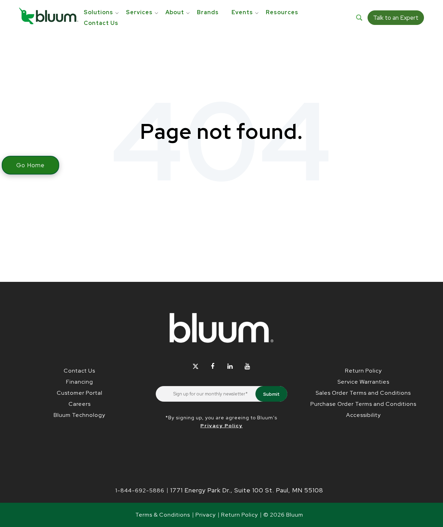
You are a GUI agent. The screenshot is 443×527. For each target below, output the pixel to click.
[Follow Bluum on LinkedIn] (230, 366)
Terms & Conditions (162, 514)
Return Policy (363, 370)
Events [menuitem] (242, 12)
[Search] (359, 18)
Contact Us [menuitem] (101, 23)
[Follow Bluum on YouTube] (247, 366)
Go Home (30, 165)
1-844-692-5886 (139, 490)
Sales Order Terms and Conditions (363, 392)
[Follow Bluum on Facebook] (213, 366)
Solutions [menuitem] (98, 12)
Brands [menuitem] (208, 12)
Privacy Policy (221, 425)
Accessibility (363, 415)
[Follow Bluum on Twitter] (195, 366)
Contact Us (79, 370)
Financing (79, 381)
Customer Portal (79, 392)
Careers (80, 404)
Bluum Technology (79, 415)
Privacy (206, 514)
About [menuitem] (174, 12)
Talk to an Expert (395, 17)
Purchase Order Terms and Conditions (363, 404)
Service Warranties (363, 381)
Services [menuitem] (139, 12)
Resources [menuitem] (282, 12)
